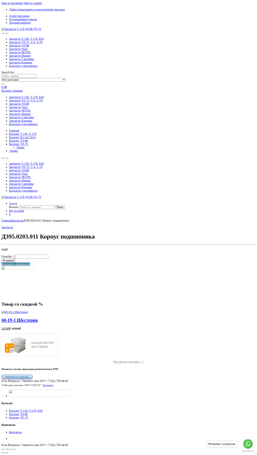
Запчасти (17, 220)
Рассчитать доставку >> (128, 361)
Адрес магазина (19, 15)
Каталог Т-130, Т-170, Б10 (26, 410)
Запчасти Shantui (19, 55)
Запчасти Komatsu (20, 62)
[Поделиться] (10, 449)
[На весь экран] (6, 449)
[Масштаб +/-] (3, 449)
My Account (16, 210)
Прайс (21, 147)
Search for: (8, 72)
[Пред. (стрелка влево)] (3, 452)
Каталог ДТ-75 (18, 417)
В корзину (8, 260)
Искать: (14, 207)
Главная (7, 220)
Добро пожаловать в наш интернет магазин (37, 9)
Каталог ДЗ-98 (18, 414)
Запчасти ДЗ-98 (19, 45)
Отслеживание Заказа (23, 19)
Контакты (48, 385)
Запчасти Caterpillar (21, 59)
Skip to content (33, 3)
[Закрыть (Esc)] (14, 449)
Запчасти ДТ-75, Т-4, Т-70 (26, 42)
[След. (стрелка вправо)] (6, 452)
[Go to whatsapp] (248, 444)
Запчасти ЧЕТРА (20, 52)
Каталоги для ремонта (23, 65)
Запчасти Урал (18, 49)
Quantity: (7, 256)
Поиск (60, 207)
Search (13, 203)
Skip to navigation (12, 3)
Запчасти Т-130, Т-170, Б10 (26, 38)
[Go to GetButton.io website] (248, 451)
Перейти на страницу (17, 377)
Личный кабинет (20, 22)
